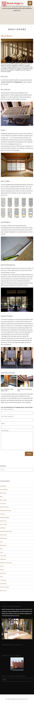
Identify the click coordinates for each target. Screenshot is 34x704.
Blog (1, 496)
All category (3, 486)
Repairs (2, 569)
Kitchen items (3, 534)
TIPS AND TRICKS (4, 587)
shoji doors (6, 35)
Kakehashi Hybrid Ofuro (6, 531)
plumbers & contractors (6, 562)
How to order (3, 524)
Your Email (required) (7, 416)
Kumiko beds (3, 538)
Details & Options (4, 507)
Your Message (4, 430)
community (3, 503)
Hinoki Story (3, 520)
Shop (1, 576)
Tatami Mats (3, 580)
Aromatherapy (3, 489)
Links (1, 541)
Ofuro (1, 552)
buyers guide (3, 500)
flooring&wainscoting (5, 510)
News (1, 548)
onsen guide (3, 555)
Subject (3, 423)
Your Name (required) (7, 409)
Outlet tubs (3, 559)
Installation (3, 527)
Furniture (2, 514)
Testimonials (3, 583)
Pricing (1, 566)
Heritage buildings (4, 517)
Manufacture (3, 545)
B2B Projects (3, 493)
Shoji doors (3, 573)
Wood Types (3, 590)
